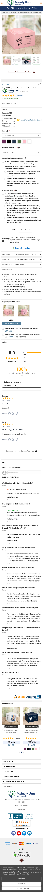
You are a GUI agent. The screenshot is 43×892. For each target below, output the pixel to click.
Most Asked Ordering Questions (31, 120)
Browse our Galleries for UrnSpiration (19, 72)
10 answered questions (10, 98)
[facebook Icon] (13, 833)
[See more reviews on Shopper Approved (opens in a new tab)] (17, 414)
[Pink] (28, 748)
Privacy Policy (25, 874)
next (39, 730)
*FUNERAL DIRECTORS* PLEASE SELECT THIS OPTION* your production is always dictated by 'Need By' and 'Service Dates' (24, 220)
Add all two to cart (12, 323)
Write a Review (21, 389)
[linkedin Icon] (29, 833)
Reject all (21, 883)
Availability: (6, 238)
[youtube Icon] (19, 833)
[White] (30, 748)
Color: (6, 131)
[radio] (32, 352)
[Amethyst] (33, 748)
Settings (21, 878)
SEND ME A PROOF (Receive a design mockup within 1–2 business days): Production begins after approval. (23, 173)
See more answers (12, 648)
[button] (7, 499)
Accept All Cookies (21, 888)
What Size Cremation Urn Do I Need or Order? (17, 483)
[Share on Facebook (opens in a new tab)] (9, 414)
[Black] (38, 748)
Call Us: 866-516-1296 (21, 806)
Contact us (21, 810)
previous (3, 730)
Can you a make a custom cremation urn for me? (18, 547)
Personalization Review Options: (13, 158)
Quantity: (14, 229)
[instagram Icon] (24, 833)
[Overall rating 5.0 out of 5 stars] (8, 96)
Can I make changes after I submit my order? (17, 652)
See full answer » (12, 497)
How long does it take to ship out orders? (16, 504)
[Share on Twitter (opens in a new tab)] (13, 413)
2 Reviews (19, 95)
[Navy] (36, 748)
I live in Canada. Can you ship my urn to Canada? (18, 588)
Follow (4, 485)
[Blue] (25, 748)
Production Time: (8, 190)
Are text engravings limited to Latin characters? (18, 567)
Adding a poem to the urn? (11, 672)
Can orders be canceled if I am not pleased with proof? (20, 608)
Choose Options (21, 337)
